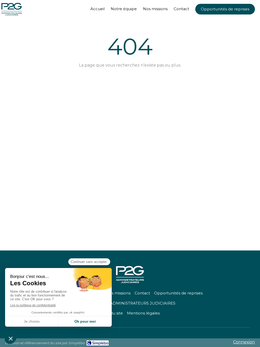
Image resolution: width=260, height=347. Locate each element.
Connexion (244, 342)
